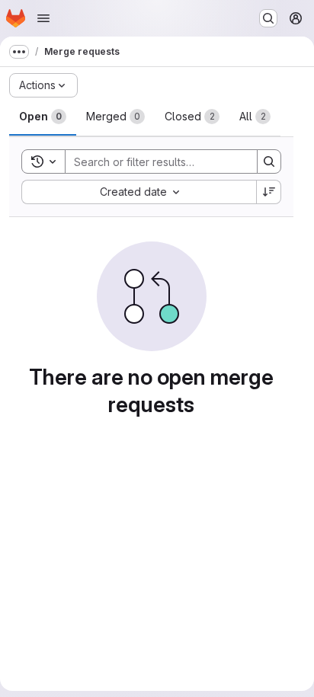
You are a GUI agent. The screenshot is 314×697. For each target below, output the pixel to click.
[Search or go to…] (268, 18)
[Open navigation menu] (43, 18)
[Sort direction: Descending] (269, 192)
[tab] (42, 117)
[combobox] (138, 192)
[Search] (269, 161)
